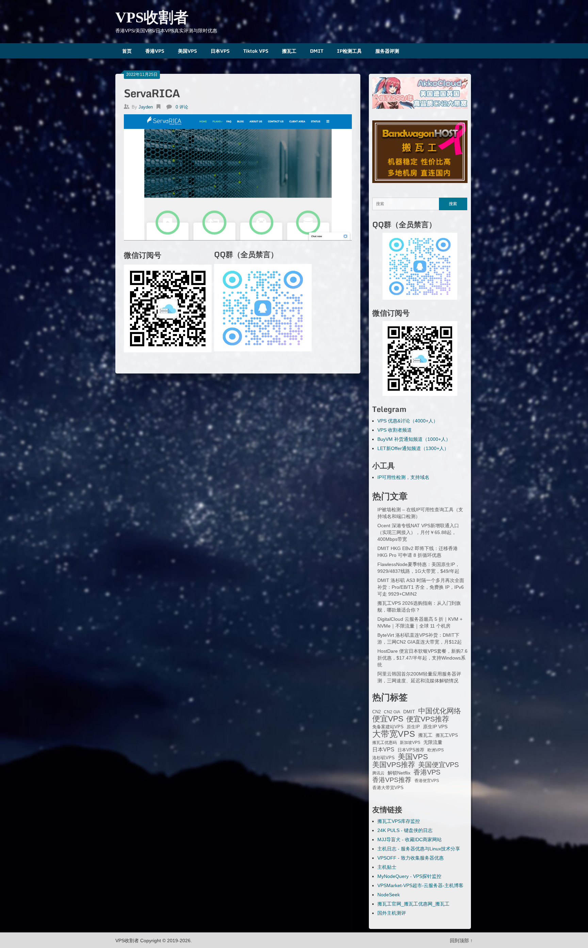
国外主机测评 (391, 913)
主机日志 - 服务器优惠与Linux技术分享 (418, 848)
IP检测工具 (349, 51)
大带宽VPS (393, 733)
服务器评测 (387, 51)
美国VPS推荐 (393, 764)
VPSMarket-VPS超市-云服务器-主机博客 (420, 885)
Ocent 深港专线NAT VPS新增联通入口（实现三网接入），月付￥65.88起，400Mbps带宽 (418, 532)
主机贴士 (386, 867)
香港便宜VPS (426, 780)
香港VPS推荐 (391, 780)
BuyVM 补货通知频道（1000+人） (414, 439)
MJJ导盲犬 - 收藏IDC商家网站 (409, 839)
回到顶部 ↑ (461, 940)
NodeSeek (388, 894)
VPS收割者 (152, 17)
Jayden (145, 107)
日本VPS (220, 51)
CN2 (376, 712)
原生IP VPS (435, 726)
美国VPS (187, 51)
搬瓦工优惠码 (384, 742)
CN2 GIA (392, 712)
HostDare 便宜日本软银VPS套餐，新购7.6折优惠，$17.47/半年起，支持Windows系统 (422, 657)
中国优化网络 (439, 711)
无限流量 (432, 742)
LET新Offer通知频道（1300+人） (413, 448)
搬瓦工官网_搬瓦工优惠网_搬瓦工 (413, 904)
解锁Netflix (399, 773)
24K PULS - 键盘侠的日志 (404, 830)
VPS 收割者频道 (394, 430)
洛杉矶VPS (383, 757)
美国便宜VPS (438, 764)
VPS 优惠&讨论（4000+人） (407, 420)
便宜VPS (387, 718)
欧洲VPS (435, 750)
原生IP (413, 726)
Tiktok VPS (255, 51)
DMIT (316, 51)
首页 (127, 51)
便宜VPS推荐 (427, 719)
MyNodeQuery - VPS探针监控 (409, 876)
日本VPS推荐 (410, 749)
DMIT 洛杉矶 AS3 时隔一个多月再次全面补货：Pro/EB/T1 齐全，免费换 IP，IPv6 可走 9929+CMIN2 (420, 587)
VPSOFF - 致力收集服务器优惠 (410, 858)
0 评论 (182, 107)
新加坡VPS (410, 742)
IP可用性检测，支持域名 (403, 477)
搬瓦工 (289, 51)
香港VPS (154, 51)
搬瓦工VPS (447, 735)
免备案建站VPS (388, 726)
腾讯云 (378, 773)
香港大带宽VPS (388, 787)
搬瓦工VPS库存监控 (398, 821)
